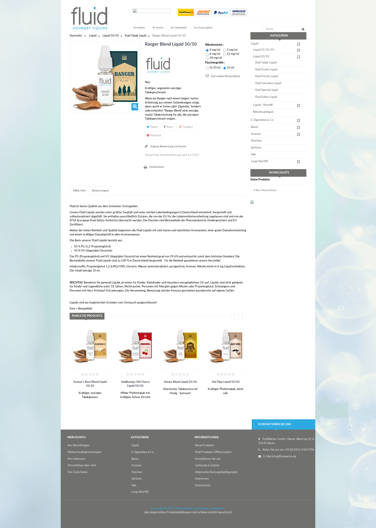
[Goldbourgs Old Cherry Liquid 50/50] (135, 345)
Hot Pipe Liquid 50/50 (226, 382)
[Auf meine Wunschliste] (75, 396)
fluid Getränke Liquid (268, 83)
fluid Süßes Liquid (266, 97)
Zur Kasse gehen (203, 27)
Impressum (202, 478)
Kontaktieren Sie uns (208, 459)
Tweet (153, 127)
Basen (254, 127)
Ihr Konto (158, 27)
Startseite (76, 35)
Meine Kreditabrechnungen (84, 452)
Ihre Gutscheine (77, 472)
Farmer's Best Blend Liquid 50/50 (90, 384)
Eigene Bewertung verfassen (168, 146)
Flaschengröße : (215, 62)
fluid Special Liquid (266, 90)
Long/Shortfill (259, 161)
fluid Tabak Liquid (135, 35)
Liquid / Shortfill (263, 105)
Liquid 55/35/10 (263, 49)
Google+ (187, 127)
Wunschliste (279, 172)
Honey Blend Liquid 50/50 (180, 382)
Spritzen (256, 147)
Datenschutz (203, 485)
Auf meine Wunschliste (225, 76)
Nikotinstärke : (214, 44)
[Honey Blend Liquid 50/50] (180, 345)
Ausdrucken (156, 167)
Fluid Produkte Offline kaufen (213, 452)
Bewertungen (100, 190)
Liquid (92, 35)
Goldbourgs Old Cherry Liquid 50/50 (135, 384)
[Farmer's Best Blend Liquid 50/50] (90, 345)
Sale (253, 154)
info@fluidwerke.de (284, 456)
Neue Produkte (204, 445)
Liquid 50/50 (110, 35)
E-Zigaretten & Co (262, 120)
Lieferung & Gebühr (207, 465)
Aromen (256, 134)
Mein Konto (76, 437)
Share (169, 127)
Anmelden (139, 27)
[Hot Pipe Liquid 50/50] (225, 345)
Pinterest (155, 135)
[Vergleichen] (85, 396)
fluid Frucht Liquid (266, 69)
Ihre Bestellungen (78, 445)
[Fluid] (158, 65)
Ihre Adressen (76, 459)
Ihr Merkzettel (178, 27)
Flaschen (256, 140)
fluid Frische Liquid (266, 76)
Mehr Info (79, 190)
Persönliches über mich (82, 465)
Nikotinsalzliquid (263, 112)
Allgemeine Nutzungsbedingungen (216, 472)
